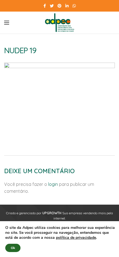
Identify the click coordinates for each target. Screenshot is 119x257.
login (53, 184)
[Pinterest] (59, 5)
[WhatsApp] (74, 5)
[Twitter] (52, 5)
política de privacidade (76, 237)
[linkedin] (67, 5)
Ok (13, 248)
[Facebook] (45, 5)
